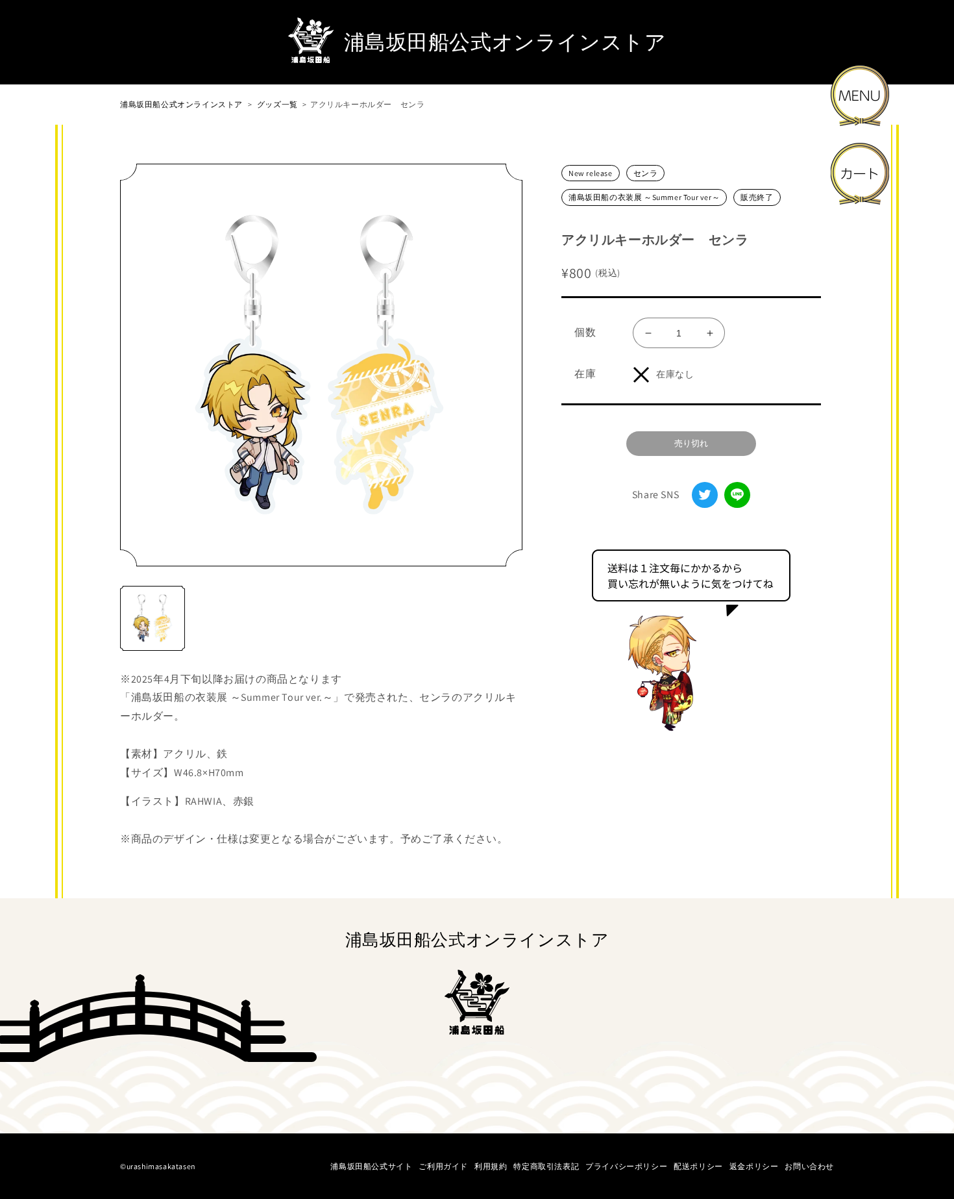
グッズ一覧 (277, 104)
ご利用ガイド (443, 1166)
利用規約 (490, 1166)
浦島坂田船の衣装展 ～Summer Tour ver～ (644, 197)
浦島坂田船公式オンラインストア (181, 104)
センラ (645, 173)
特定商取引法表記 (546, 1166)
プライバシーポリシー (626, 1166)
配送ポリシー (698, 1166)
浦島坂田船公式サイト (371, 1166)
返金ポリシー (754, 1166)
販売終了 (756, 197)
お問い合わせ (809, 1166)
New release (591, 173)
